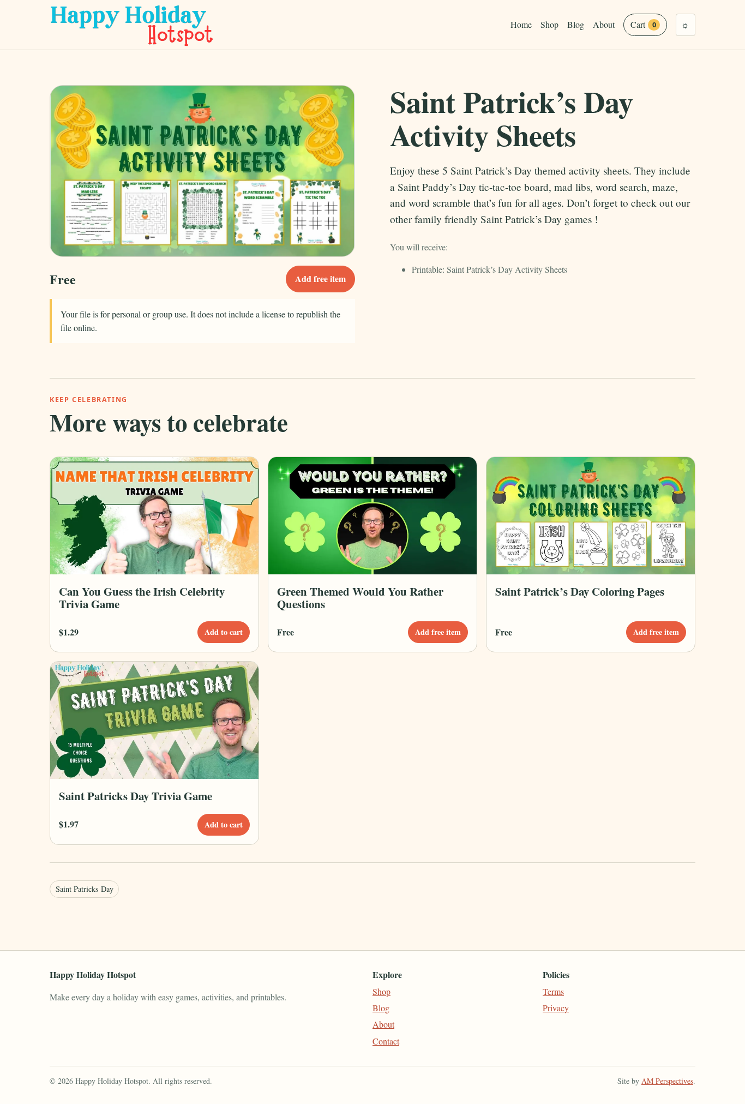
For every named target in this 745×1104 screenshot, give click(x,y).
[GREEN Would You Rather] (372, 515)
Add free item (320, 278)
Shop (549, 24)
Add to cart (224, 632)
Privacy (556, 1007)
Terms (553, 991)
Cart (643, 24)
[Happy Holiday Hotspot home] (132, 25)
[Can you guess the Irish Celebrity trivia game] (154, 515)
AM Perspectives (667, 1081)
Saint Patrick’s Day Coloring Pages (579, 591)
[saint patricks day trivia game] (154, 720)
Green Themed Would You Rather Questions (360, 597)
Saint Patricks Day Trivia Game (135, 796)
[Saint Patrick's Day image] (590, 515)
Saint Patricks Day (84, 889)
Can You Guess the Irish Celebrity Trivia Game (142, 597)
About (604, 24)
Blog (575, 24)
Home (521, 24)
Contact (385, 1041)
